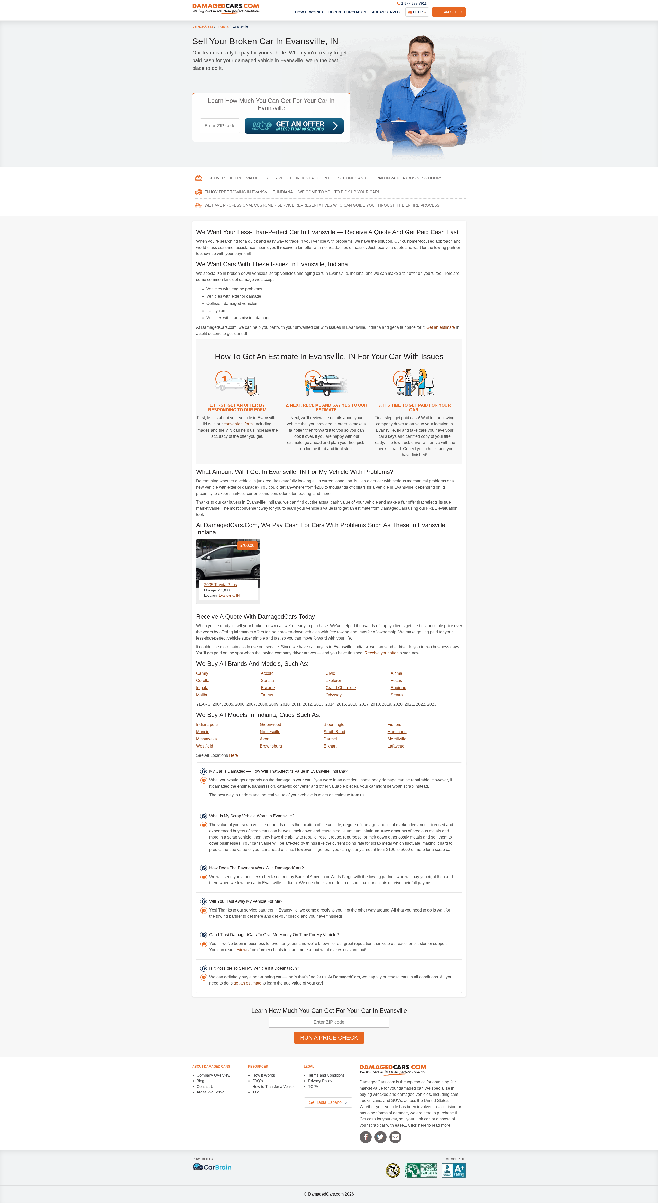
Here (233, 755)
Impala (202, 688)
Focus (396, 680)
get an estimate (247, 983)
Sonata (267, 680)
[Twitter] (380, 1137)
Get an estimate (440, 327)
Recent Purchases (347, 12)
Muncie (202, 732)
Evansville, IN (229, 595)
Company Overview (213, 1075)
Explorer (333, 680)
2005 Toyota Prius (220, 584)
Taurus (267, 695)
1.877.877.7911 (414, 3)
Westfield (204, 746)
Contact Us (206, 1086)
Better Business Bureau (454, 1170)
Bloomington (335, 724)
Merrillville (397, 739)
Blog (200, 1081)
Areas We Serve (210, 1092)
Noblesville (270, 732)
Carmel (330, 739)
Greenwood (270, 724)
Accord (267, 673)
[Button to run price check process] (294, 126)
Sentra (397, 695)
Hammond (397, 732)
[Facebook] (366, 1137)
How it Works (263, 1075)
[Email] (395, 1137)
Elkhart (330, 746)
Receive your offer (381, 653)
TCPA (313, 1086)
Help (418, 12)
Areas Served (386, 12)
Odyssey (334, 695)
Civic (330, 673)
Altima (396, 673)
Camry (202, 673)
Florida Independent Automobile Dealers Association (393, 1170)
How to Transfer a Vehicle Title (273, 1089)
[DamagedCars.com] (226, 9)
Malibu (202, 695)
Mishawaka (206, 739)
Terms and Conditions (326, 1075)
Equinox (398, 688)
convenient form (238, 424)
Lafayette (396, 746)
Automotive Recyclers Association (421, 1170)
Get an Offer (449, 12)
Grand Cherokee (341, 688)
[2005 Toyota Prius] (228, 563)
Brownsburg (271, 746)
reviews (241, 949)
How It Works (309, 12)
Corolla (202, 680)
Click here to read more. (429, 1125)
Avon (264, 739)
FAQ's (257, 1081)
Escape (268, 688)
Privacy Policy (320, 1081)
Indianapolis (207, 724)
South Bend (334, 732)
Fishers (394, 724)
